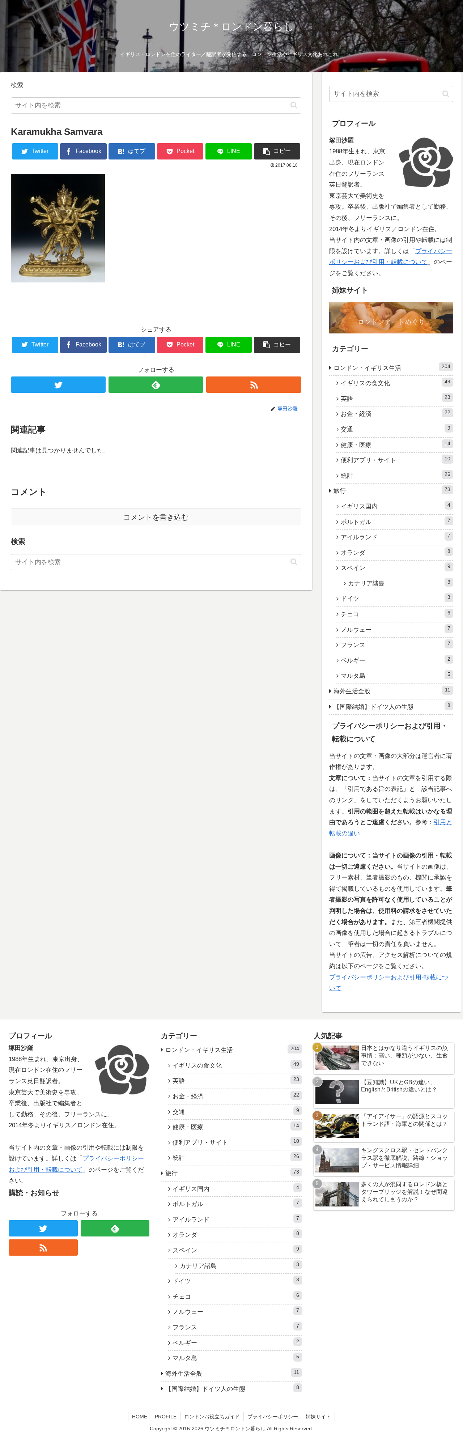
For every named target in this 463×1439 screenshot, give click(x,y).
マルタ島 (396, 675)
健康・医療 (396, 444)
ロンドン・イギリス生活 (392, 367)
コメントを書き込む (155, 517)
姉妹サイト (318, 1416)
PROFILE (166, 1416)
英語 (396, 398)
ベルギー (396, 660)
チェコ (396, 614)
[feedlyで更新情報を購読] (156, 384)
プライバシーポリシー (272, 1416)
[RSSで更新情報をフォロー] (253, 384)
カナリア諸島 (399, 583)
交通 (396, 429)
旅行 (392, 490)
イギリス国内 (396, 506)
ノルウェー (396, 629)
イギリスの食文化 (396, 383)
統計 (396, 475)
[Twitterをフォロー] (58, 384)
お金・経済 (396, 413)
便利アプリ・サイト (396, 460)
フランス (396, 644)
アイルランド (396, 537)
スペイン (396, 567)
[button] (294, 105)
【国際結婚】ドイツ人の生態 (392, 706)
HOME (139, 1416)
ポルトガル (396, 521)
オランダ (396, 552)
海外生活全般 (392, 691)
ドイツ (396, 598)
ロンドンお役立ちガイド (212, 1416)
